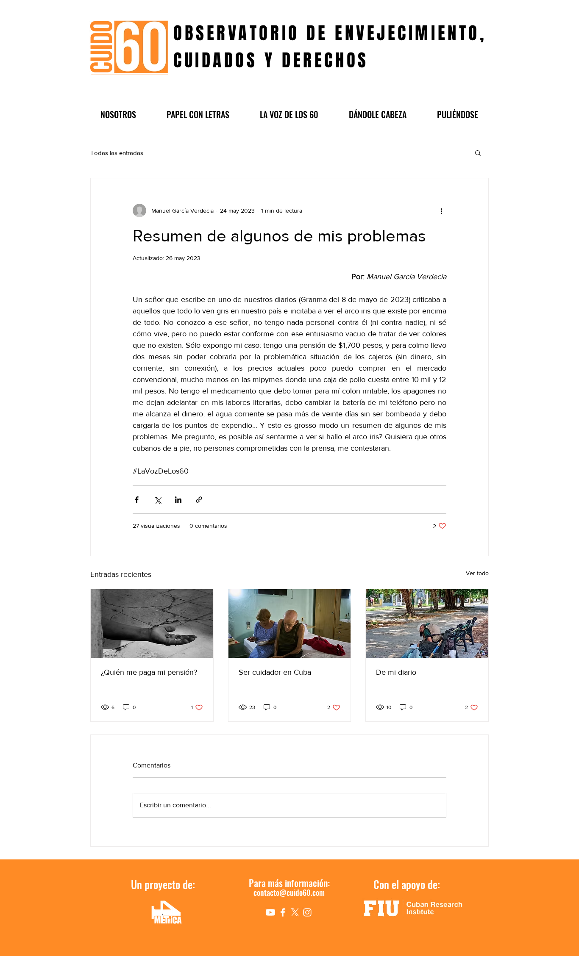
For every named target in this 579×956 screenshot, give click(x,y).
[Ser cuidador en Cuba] (289, 623)
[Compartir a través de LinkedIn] (178, 500)
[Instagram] (307, 912)
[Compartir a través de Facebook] (137, 500)
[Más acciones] (441, 210)
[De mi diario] (427, 623)
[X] (295, 912)
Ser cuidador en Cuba (275, 672)
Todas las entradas (116, 152)
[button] (118, 114)
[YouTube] (270, 912)
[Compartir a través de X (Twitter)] (157, 500)
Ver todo (477, 573)
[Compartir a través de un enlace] (199, 500)
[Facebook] (282, 912)
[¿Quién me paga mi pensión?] (152, 623)
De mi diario (396, 672)
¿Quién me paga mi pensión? (149, 672)
